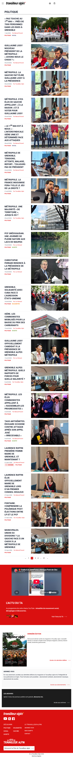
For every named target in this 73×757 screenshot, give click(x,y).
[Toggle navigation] (3, 3)
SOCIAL (6, 731)
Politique (8, 35)
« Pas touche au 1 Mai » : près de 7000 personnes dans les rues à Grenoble (14, 24)
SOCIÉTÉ (6, 734)
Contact (27, 733)
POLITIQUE (7, 728)
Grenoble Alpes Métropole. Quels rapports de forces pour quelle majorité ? (15, 373)
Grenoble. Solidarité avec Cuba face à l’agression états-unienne (14, 293)
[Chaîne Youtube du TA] (5, 718)
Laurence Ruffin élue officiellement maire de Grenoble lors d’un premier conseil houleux (14, 483)
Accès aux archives (60, 702)
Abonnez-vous (29, 727)
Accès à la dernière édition (58, 660)
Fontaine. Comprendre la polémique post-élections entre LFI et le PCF (14, 509)
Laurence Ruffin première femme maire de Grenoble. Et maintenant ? (14, 454)
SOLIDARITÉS (17, 728)
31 (44, 558)
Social (14, 35)
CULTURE (16, 731)
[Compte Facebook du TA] (13, 718)
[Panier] (54, 3)
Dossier (10, 465)
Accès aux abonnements (58, 685)
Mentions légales (36, 756)
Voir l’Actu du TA (57, 617)
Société (14, 247)
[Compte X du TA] (9, 718)
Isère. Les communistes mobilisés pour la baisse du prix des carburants (15, 320)
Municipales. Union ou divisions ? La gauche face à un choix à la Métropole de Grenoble (14, 538)
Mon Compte (29, 730)
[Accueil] (15, 3)
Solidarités (16, 304)
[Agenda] (50, 3)
